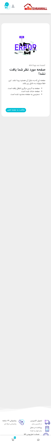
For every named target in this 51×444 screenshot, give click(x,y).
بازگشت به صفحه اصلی (16, 110)
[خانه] (38, 439)
